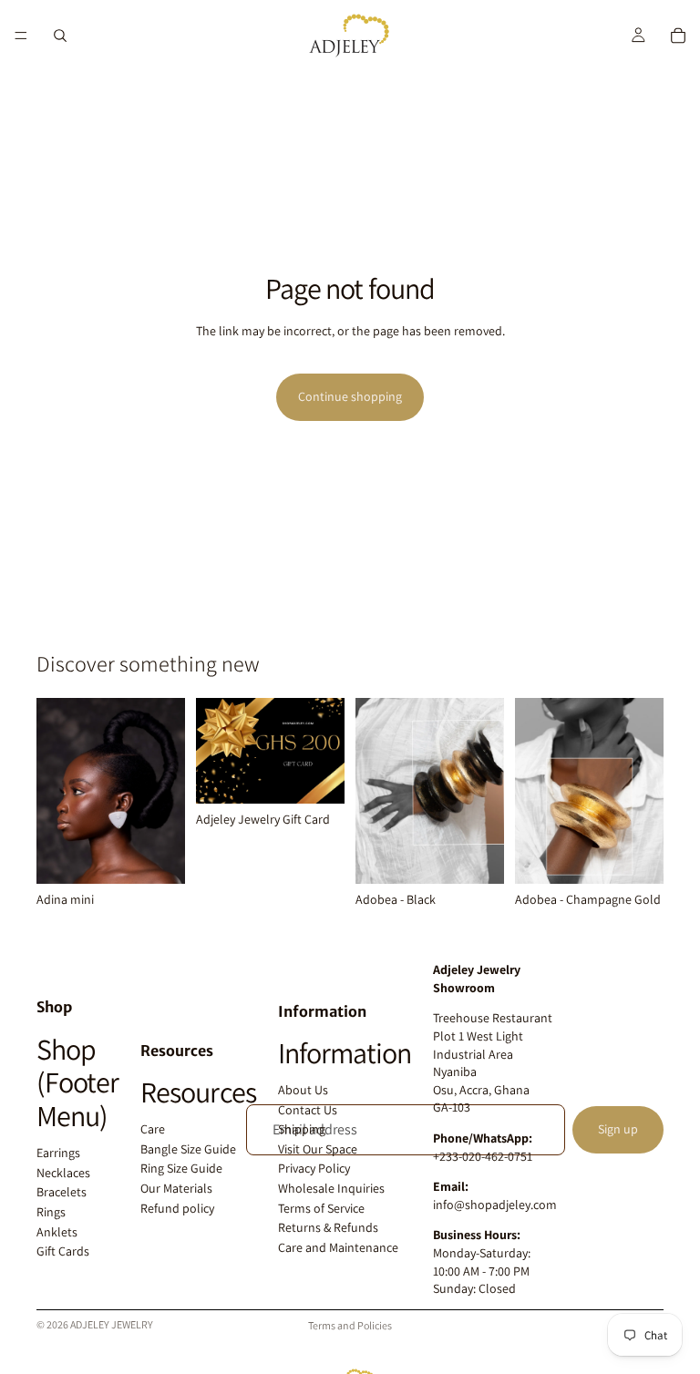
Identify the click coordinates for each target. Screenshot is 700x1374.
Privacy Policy (314, 1168)
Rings (51, 1212)
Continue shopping (350, 396)
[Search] (60, 35)
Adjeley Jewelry (111, 1324)
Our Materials (176, 1188)
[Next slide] (484, 791)
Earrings (58, 1152)
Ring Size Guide (181, 1168)
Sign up (618, 1129)
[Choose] (316, 775)
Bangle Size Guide (188, 1149)
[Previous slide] (375, 791)
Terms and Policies (350, 1325)
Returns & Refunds (328, 1227)
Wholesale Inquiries (331, 1188)
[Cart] (678, 35)
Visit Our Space (317, 1149)
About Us (303, 1090)
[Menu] (21, 35)
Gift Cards (62, 1251)
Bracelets (61, 1192)
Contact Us (307, 1110)
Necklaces (63, 1172)
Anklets (56, 1232)
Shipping (301, 1129)
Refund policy (177, 1208)
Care (152, 1129)
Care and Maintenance (338, 1247)
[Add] (156, 855)
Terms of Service (321, 1208)
